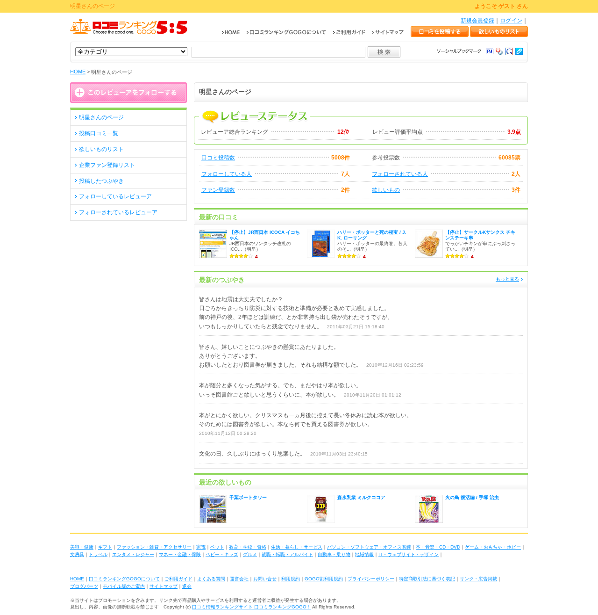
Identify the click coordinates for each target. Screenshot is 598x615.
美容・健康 (81, 547)
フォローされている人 (400, 174)
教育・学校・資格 (247, 547)
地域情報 (364, 554)
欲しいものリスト (101, 149)
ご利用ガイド (178, 578)
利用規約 (290, 578)
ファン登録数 (218, 190)
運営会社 (239, 578)
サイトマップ (164, 586)
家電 (201, 547)
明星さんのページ (101, 117)
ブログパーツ (84, 586)
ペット (217, 547)
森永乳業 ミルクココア (361, 497)
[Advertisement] (128, 283)
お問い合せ (265, 578)
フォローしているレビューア (115, 196)
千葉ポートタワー (248, 497)
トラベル (98, 554)
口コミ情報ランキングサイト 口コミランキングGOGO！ (251, 606)
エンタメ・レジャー (133, 554)
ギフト (105, 547)
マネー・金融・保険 (180, 554)
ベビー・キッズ (222, 554)
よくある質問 (211, 578)
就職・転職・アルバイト (287, 554)
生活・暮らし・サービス (296, 547)
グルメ (250, 554)
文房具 (77, 554)
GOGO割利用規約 (324, 578)
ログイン (511, 20)
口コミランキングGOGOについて (124, 578)
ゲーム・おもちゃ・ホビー (493, 547)
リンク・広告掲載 (478, 578)
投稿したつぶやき (101, 181)
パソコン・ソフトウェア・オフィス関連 (369, 547)
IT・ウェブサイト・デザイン (408, 554)
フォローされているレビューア (118, 212)
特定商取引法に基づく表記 (427, 578)
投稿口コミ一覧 (98, 133)
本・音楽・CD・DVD (438, 547)
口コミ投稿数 (218, 157)
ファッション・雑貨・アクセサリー (154, 547)
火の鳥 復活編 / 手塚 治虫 (472, 497)
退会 (187, 586)
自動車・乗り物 (334, 554)
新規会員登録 (477, 20)
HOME (77, 71)
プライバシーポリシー (371, 578)
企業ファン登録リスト (107, 165)
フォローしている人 (226, 174)
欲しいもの (386, 190)
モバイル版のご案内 (124, 586)
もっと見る (507, 279)
